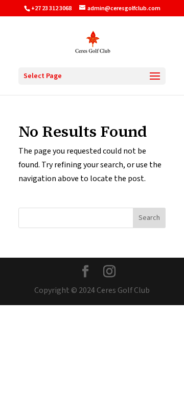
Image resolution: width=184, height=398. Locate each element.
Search (149, 218)
